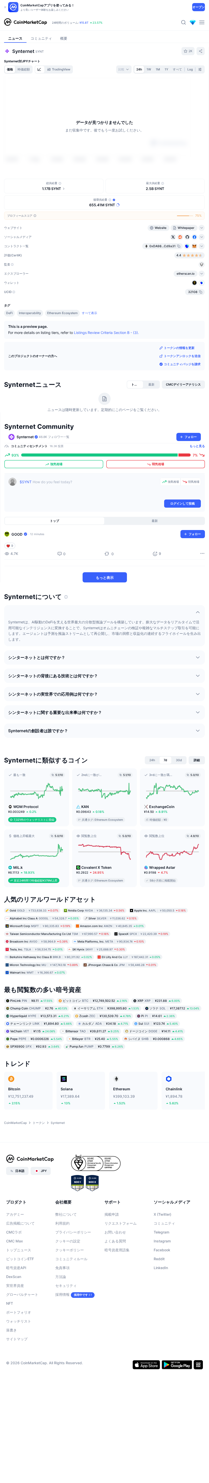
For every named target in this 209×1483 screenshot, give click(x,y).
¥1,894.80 (41, 1023)
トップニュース (18, 1249)
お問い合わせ (115, 1232)
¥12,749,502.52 (95, 1000)
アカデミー (15, 1214)
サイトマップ (17, 1339)
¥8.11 (31, 1000)
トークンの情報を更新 (179, 347)
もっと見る (197, 446)
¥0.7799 (96, 1046)
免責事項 (62, 1267)
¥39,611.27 (92, 1031)
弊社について (66, 1214)
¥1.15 (32, 1031)
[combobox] (124, 69)
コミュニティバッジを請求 (182, 364)
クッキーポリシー (69, 1249)
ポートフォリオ (18, 1312)
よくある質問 (115, 1241)
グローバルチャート (22, 1294)
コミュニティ (164, 1223)
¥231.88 (158, 1000)
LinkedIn (161, 1267)
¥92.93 (34, 1046)
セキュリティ (66, 1285)
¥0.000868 (155, 1038)
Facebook (162, 1249)
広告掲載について (20, 1223)
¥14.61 (158, 1016)
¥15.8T (84, 22)
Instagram (162, 1241)
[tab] (40, 69)
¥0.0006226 (36, 1038)
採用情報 (62, 1294)
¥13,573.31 (39, 1016)
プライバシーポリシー (73, 1232)
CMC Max (14, 1241)
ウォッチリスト (18, 1321)
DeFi (9, 313)
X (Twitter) (162, 1214)
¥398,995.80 (108, 1008)
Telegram (161, 1232)
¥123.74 (158, 1023)
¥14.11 (156, 1031)
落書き (11, 1330)
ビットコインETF (20, 1258)
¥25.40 (95, 1038)
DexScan (13, 1276)
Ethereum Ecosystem (62, 313)
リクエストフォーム (120, 1223)
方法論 (60, 1276)
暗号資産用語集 (116, 1249)
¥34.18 (105, 1023)
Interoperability (30, 313)
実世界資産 (15, 1285)
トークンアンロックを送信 (182, 356)
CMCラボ (14, 1232)
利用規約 (62, 1223)
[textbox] (89, 488)
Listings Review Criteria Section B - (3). (106, 332)
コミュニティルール (71, 1258)
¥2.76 (38, 1008)
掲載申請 (111, 1214)
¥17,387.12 (174, 1008)
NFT (9, 1303)
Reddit (159, 1258)
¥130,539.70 (105, 1016)
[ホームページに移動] (25, 22)
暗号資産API (16, 1267)
